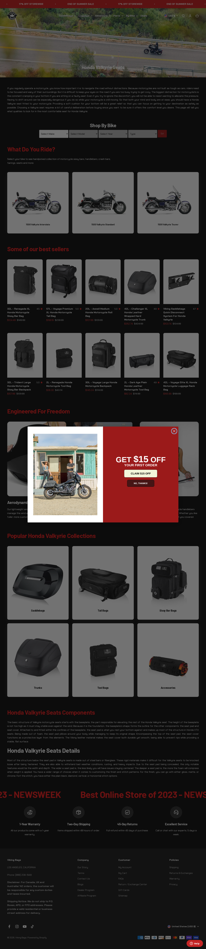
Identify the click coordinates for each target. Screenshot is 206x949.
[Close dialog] (174, 431)
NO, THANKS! (141, 483)
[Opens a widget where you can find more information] (194, 943)
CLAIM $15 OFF (141, 473)
